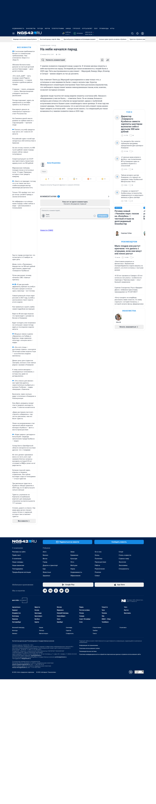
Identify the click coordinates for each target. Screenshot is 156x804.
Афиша (68, 28)
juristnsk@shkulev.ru (61, 657)
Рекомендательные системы (88, 651)
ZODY (96, 28)
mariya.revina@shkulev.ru (19, 667)
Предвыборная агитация (21, 572)
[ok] (56, 591)
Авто (44, 552)
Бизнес (45, 555)
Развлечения (100, 569)
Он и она (98, 552)
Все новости (24, 47)
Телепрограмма (58, 28)
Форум (47, 28)
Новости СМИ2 (46, 230)
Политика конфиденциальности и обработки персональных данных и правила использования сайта (110, 654)
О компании (16, 559)
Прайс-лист (16, 555)
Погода (40, 28)
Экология (122, 562)
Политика (98, 559)
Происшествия (100, 562)
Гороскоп (76, 28)
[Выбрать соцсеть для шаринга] (108, 60)
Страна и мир (124, 559)
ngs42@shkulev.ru (36, 655)
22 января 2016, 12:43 (47, 54)
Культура (73, 559)
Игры (112, 28)
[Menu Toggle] (13, 33)
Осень (97, 555)
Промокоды (104, 28)
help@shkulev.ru (26, 658)
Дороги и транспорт (50, 565)
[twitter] (61, 591)
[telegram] (45, 591)
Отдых (44, 171)
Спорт (121, 552)
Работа (97, 565)
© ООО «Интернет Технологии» (46, 672)
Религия (98, 572)
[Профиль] (142, 33)
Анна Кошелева (53, 163)
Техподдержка (17, 569)
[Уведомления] (137, 33)
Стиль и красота (125, 555)
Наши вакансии (18, 565)
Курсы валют (87, 28)
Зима (72, 552)
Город (45, 562)
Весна (45, 559)
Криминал (74, 555)
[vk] (50, 591)
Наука (72, 569)
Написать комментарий (55, 60)
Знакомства (31, 28)
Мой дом (73, 565)
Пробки (78, 33)
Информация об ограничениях (88, 645)
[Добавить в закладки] (102, 60)
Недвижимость (18, 28)
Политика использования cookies (89, 648)
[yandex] (67, 591)
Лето (72, 562)
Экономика (123, 565)
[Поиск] (132, 33)
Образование (75, 576)
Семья (97, 576)
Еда (44, 569)
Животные (47, 572)
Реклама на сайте (18, 552)
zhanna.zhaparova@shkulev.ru (21, 664)
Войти (48, 216)
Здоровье (46, 576)
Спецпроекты (124, 569)
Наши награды (17, 562)
